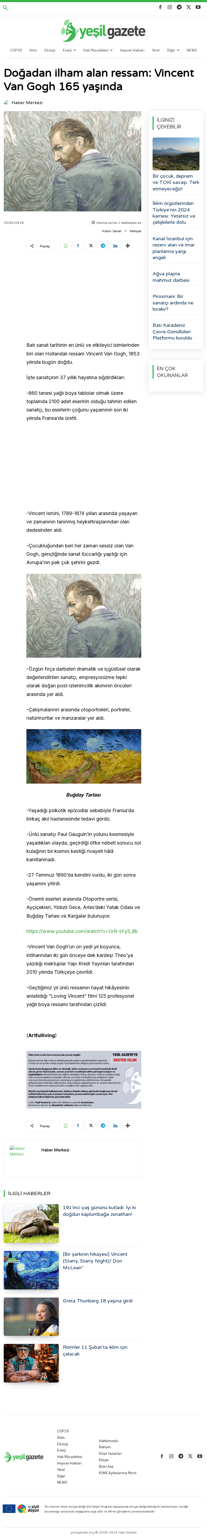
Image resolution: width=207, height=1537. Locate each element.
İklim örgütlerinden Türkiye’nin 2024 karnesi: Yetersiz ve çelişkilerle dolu (174, 212)
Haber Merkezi (27, 102)
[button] (5, 8)
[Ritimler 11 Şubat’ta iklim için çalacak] (31, 1363)
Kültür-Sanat (111, 231)
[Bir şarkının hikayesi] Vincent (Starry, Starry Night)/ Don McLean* (95, 1261)
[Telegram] (179, 7)
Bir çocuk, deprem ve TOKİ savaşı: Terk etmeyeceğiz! (176, 182)
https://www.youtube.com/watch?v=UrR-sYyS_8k (82, 931)
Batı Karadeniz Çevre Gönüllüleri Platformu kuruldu (172, 331)
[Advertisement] (83, 297)
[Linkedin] (115, 246)
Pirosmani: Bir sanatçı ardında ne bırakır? (173, 302)
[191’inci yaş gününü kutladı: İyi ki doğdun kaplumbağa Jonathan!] (31, 1223)
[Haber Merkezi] (7, 102)
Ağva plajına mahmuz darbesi (171, 277)
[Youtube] (198, 7)
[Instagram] (169, 7)
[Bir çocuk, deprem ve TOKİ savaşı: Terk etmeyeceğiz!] (176, 154)
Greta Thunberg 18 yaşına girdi (98, 1301)
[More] (127, 246)
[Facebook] (160, 7)
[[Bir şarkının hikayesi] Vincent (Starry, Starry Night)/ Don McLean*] (31, 1270)
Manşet (135, 231)
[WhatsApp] (65, 246)
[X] (188, 7)
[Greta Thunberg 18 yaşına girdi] (31, 1317)
